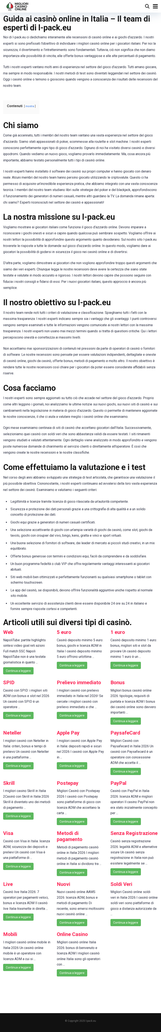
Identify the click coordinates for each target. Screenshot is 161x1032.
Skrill (9, 783)
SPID (8, 682)
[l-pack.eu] (17, 5)
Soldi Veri (121, 884)
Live (8, 884)
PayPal (118, 783)
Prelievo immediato (79, 682)
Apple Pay (68, 733)
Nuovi (63, 884)
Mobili (10, 934)
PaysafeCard (125, 733)
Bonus (117, 682)
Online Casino (72, 934)
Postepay (67, 783)
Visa (8, 833)
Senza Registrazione (134, 833)
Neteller (12, 733)
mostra (30, 106)
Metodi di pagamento (69, 836)
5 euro (64, 632)
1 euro (117, 632)
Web (8, 632)
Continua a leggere (18, 670)
